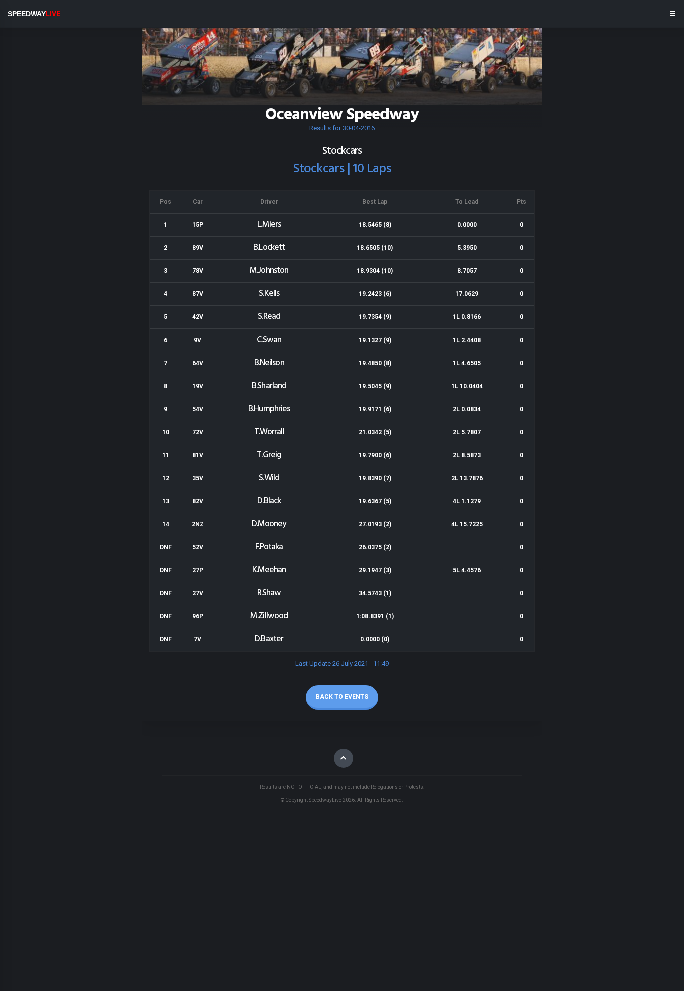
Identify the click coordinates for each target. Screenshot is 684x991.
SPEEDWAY (34, 14)
